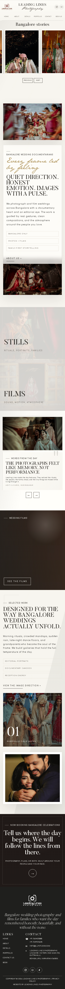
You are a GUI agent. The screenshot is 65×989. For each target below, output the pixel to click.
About (16, 16)
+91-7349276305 (36, 942)
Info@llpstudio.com (40, 946)
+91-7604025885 (36, 939)
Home (6, 16)
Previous (28, 80)
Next (38, 80)
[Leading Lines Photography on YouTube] (61, 7)
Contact (48, 16)
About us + (14, 258)
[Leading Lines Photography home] (6, 7)
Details (27, 16)
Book (5, 962)
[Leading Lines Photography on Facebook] (39, 970)
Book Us (59, 16)
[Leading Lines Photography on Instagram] (56, 7)
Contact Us (8, 958)
